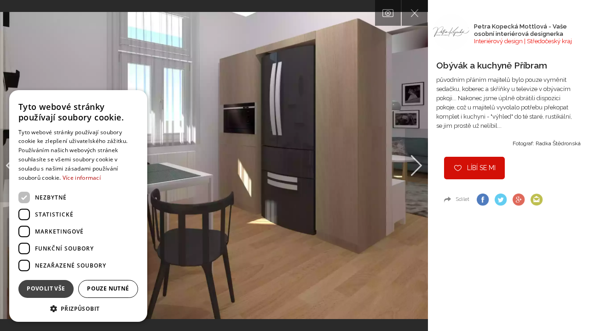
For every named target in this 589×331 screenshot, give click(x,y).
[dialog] (78, 206)
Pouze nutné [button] (108, 288)
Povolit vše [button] (46, 288)
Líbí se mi (481, 167)
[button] (78, 308)
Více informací (82, 178)
